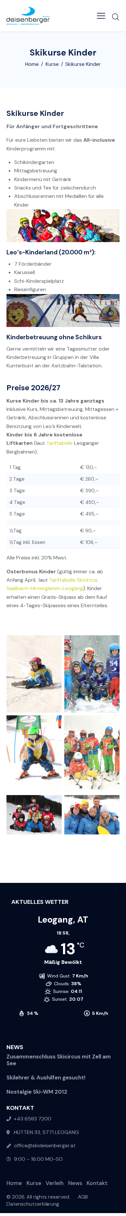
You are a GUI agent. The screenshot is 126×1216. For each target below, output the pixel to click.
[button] (101, 16)
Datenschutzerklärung (32, 1204)
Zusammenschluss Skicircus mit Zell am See (58, 1060)
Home (32, 64)
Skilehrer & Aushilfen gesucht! (46, 1077)
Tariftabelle (59, 443)
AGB (83, 1196)
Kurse (52, 64)
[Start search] (115, 17)
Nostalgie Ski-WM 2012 (36, 1091)
